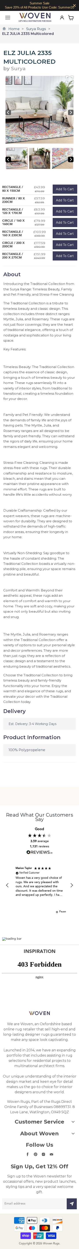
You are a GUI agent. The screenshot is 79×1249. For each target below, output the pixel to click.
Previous (8, 112)
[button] (7, 885)
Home (14, 29)
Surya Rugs (36, 29)
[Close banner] (74, 5)
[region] (39, 5)
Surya (18, 69)
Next (71, 112)
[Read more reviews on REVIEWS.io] (39, 852)
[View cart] (71, 17)
